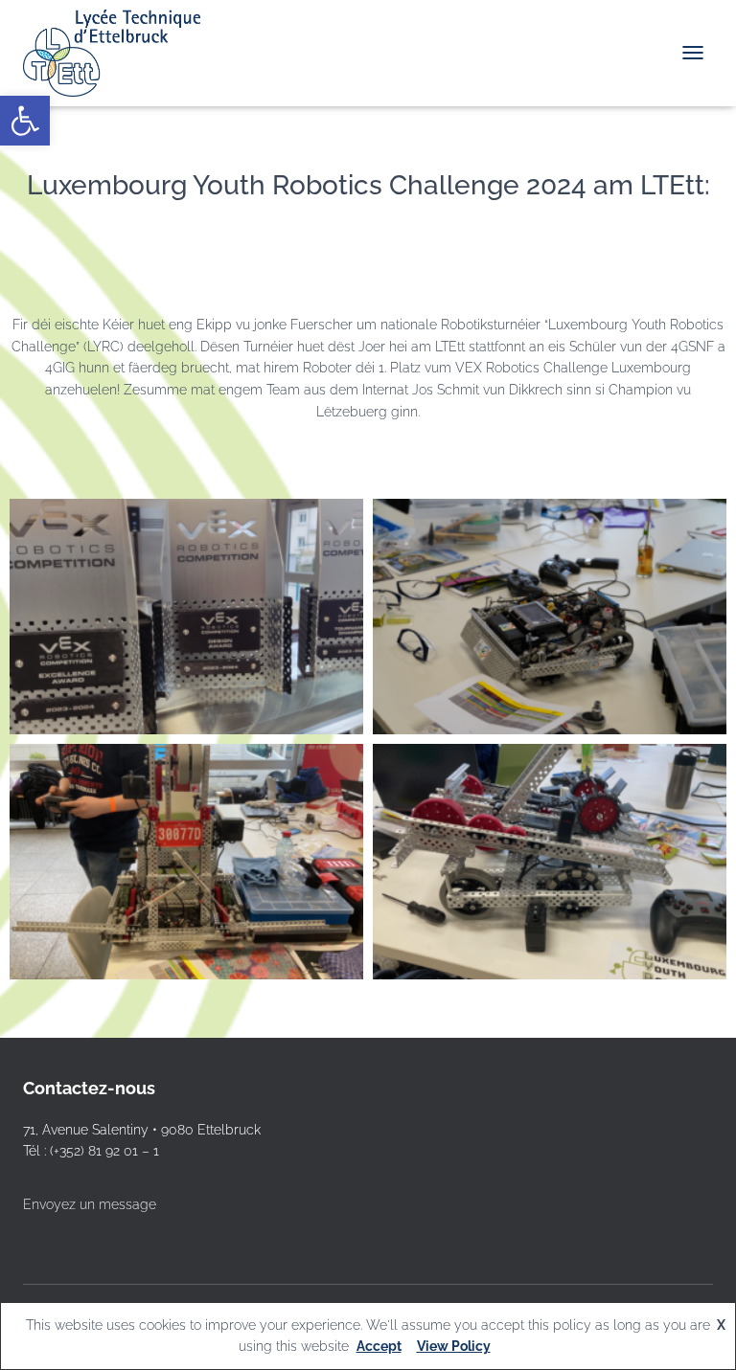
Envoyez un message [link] (89, 1204)
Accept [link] (379, 1346)
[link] (25, 121)
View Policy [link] (454, 1346)
